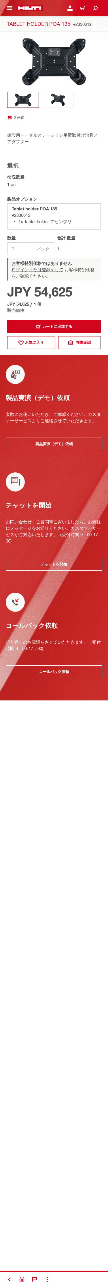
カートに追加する (57, 326)
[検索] (95, 8)
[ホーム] (29, 8)
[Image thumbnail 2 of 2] (58, 100)
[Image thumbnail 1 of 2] (23, 100)
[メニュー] (9, 8)
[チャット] (34, 1279)
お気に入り (34, 342)
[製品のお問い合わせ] (22, 1279)
